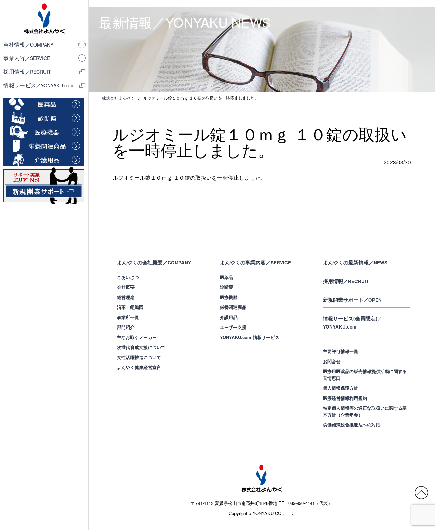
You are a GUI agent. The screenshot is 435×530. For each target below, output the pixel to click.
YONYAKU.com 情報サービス (249, 337)
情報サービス (38, 85)
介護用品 (229, 317)
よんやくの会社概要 (154, 262)
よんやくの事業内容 (255, 262)
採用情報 (27, 71)
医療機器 (229, 297)
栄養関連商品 (233, 307)
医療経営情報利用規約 (345, 398)
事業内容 (26, 57)
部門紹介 (126, 327)
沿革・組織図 (130, 307)
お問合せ (332, 361)
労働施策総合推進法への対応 (351, 424)
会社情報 (28, 44)
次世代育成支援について (141, 347)
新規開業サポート (352, 299)
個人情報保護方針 (340, 388)
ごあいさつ (128, 277)
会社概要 (126, 287)
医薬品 (226, 277)
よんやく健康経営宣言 (139, 367)
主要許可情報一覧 (340, 351)
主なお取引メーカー (137, 337)
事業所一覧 (128, 317)
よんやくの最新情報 (355, 262)
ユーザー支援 (233, 327)
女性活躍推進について (139, 357)
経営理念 (126, 297)
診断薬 (226, 287)
